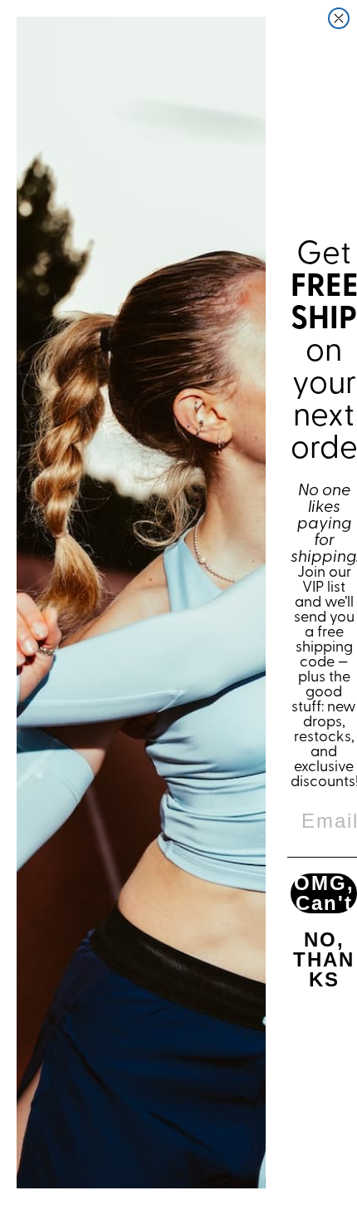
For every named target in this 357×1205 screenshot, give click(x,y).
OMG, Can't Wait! (324, 893)
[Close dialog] (339, 18)
